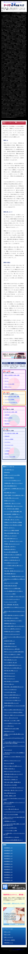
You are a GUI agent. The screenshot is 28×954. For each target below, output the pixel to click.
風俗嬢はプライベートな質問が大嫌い (12, 588)
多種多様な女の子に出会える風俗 (11, 728)
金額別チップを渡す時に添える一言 (18, 39)
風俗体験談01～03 (8, 847)
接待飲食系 (7, 436)
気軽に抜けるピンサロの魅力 (10, 784)
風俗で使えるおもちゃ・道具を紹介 (12, 649)
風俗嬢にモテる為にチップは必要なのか (13, 554)
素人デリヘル (7, 420)
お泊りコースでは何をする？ (10, 689)
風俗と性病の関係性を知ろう (15, 18)
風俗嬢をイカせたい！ (11, 41)
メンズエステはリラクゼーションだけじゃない (14, 811)
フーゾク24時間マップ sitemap (20, 12)
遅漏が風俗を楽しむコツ (10, 55)
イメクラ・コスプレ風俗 (10, 456)
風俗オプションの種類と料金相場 (13, 31)
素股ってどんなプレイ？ (9, 678)
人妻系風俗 (7, 414)
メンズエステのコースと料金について (17, 77)
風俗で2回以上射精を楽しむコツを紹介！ (13, 620)
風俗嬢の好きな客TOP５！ (11, 36)
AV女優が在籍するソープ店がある (17, 115)
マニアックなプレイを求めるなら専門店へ (10, 81)
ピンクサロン (7, 442)
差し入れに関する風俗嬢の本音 (11, 552)
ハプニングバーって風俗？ (10, 593)
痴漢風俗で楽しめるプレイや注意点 (11, 59)
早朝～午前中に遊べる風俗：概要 (12, 396)
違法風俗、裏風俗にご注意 (8, 104)
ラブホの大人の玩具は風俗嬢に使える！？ (13, 840)
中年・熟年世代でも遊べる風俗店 (15, 25)
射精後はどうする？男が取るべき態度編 (13, 522)
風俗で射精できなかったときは (7, 99)
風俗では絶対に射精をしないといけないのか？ (14, 626)
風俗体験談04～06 (8, 850)
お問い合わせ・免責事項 (9, 940)
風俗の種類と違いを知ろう (10, 492)
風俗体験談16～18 (8, 861)
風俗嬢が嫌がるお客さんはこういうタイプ (13, 774)
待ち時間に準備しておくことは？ (11, 498)
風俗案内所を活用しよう (11, 62)
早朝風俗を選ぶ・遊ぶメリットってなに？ (13, 483)
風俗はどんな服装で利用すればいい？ (11, 76)
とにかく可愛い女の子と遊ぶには (11, 809)
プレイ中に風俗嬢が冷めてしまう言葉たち (12, 48)
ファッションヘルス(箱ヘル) (11, 402)
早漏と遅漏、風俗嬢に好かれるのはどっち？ (14, 570)
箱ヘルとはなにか (16, 91)
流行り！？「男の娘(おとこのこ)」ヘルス (13, 541)
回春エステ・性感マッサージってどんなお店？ (14, 715)
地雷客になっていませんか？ (10, 535)
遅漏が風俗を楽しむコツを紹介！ (11, 618)
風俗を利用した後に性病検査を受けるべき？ (14, 686)
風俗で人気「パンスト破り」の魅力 (12, 720)
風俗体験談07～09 (8, 853)
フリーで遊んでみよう (11, 85)
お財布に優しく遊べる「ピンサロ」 (12, 519)
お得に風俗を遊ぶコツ (9, 469)
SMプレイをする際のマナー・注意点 (12, 654)
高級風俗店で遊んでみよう (13, 57)
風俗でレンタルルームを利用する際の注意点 (14, 64)
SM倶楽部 (7, 453)
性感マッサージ (8, 386)
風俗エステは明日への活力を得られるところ (18, 80)
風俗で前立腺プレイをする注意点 (17, 72)
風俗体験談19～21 (8, 864)
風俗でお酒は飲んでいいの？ (13, 67)
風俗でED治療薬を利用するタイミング (15, 68)
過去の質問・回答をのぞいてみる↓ (14, 905)
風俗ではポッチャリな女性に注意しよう (13, 667)
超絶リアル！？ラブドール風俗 (19, 45)
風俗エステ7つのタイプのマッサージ (12, 771)
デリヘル (6, 378)
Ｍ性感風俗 (7, 423)
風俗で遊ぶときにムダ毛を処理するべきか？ (14, 657)
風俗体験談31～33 (8, 874)
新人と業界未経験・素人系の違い (11, 604)
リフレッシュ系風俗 (9, 439)
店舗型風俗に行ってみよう (10, 821)
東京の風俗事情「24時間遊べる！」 (12, 514)
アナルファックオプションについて (12, 634)
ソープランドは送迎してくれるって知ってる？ (17, 49)
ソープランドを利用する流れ (18, 113)
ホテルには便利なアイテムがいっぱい (12, 723)
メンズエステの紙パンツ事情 (10, 830)
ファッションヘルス (9, 445)
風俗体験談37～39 (8, 880)
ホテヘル (6, 381)
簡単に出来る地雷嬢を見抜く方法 (11, 533)
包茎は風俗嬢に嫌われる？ (15, 43)
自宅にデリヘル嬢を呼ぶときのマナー (12, 628)
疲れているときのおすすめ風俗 (13, 109)
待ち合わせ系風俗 (8, 417)
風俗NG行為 (7, 472)
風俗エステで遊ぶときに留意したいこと (13, 766)
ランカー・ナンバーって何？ (10, 601)
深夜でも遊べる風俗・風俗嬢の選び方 (10, 100)
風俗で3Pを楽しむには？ (19, 71)
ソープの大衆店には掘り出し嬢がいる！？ (13, 565)
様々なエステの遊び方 (11, 95)
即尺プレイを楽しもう (9, 684)
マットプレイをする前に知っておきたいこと (14, 101)
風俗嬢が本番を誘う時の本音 (10, 585)
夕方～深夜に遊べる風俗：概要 (11, 433)
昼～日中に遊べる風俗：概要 (11, 412)
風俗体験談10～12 (8, 855)
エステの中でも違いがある (10, 692)
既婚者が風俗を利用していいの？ (11, 703)
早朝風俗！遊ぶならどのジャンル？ (10, 35)
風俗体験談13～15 (8, 858)
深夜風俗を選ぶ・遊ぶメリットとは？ (12, 503)
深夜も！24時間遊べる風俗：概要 (12, 375)
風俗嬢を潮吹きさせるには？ (9, 63)
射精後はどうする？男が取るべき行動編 (12, 30)
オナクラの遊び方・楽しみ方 (10, 662)
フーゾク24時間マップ (17, 949)
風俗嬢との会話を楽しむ (13, 96)
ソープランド (7, 447)
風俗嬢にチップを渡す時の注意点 (11, 557)
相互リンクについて (8, 937)
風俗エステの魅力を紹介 (9, 643)
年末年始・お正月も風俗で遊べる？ (12, 697)
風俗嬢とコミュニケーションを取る (9, 16)
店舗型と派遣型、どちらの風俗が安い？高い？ (15, 21)
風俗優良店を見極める (21, 16)
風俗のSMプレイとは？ (10, 86)
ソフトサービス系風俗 (9, 399)
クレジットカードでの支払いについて (10, 17)
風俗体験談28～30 (8, 872)
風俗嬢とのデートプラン (19, 22)
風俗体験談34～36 (8, 877)
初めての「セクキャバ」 (9, 527)
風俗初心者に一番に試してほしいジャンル (13, 790)
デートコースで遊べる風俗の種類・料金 (13, 511)
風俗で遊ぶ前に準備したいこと (11, 670)
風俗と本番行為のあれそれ (21, 103)
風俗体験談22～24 (8, 866)
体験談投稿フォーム (8, 942)
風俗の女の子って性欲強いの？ (20, 99)
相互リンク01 (7, 931)
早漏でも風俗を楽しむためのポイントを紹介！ (14, 615)
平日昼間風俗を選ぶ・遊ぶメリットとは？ (13, 506)
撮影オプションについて (8, 71)
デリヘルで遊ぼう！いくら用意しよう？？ (13, 27)
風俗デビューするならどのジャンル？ (12, 760)
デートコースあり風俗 (9, 384)
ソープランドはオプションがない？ (9, 50)
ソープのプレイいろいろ (9, 806)
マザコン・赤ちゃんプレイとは (19, 82)
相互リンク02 (7, 934)
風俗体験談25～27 (8, 869)
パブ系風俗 (7, 450)
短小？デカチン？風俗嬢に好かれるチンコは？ (14, 576)
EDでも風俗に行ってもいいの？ (7, 40)
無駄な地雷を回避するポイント (11, 538)
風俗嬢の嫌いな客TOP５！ (10, 546)
